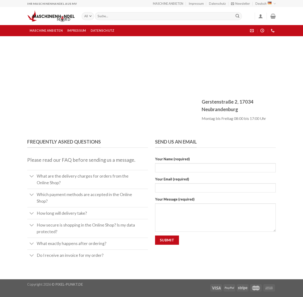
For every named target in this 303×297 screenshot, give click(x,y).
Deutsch (261, 3)
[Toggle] (31, 176)
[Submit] (238, 16)
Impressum (196, 3)
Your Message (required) (175, 199)
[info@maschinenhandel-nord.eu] (252, 30)
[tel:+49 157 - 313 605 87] (273, 30)
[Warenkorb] (273, 16)
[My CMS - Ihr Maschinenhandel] (51, 16)
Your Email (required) (172, 179)
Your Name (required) (172, 159)
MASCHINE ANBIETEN (168, 3)
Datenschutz (217, 3)
